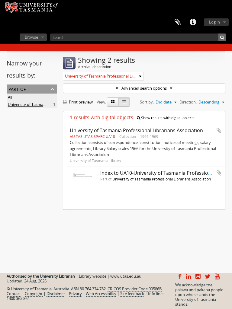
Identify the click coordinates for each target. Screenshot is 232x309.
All (10, 97)
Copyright (34, 293)
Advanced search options (144, 88)
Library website (92, 276)
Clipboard (177, 22)
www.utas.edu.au (125, 276)
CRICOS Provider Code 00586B (135, 288)
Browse (31, 37)
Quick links (192, 22)
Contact (14, 293)
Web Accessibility (101, 293)
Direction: (188, 102)
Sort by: (147, 102)
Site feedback (132, 293)
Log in (214, 22)
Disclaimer (56, 293)
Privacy (75, 293)
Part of (17, 88)
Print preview (80, 102)
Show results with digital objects (167, 117)
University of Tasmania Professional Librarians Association (136, 130)
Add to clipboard (219, 130)
